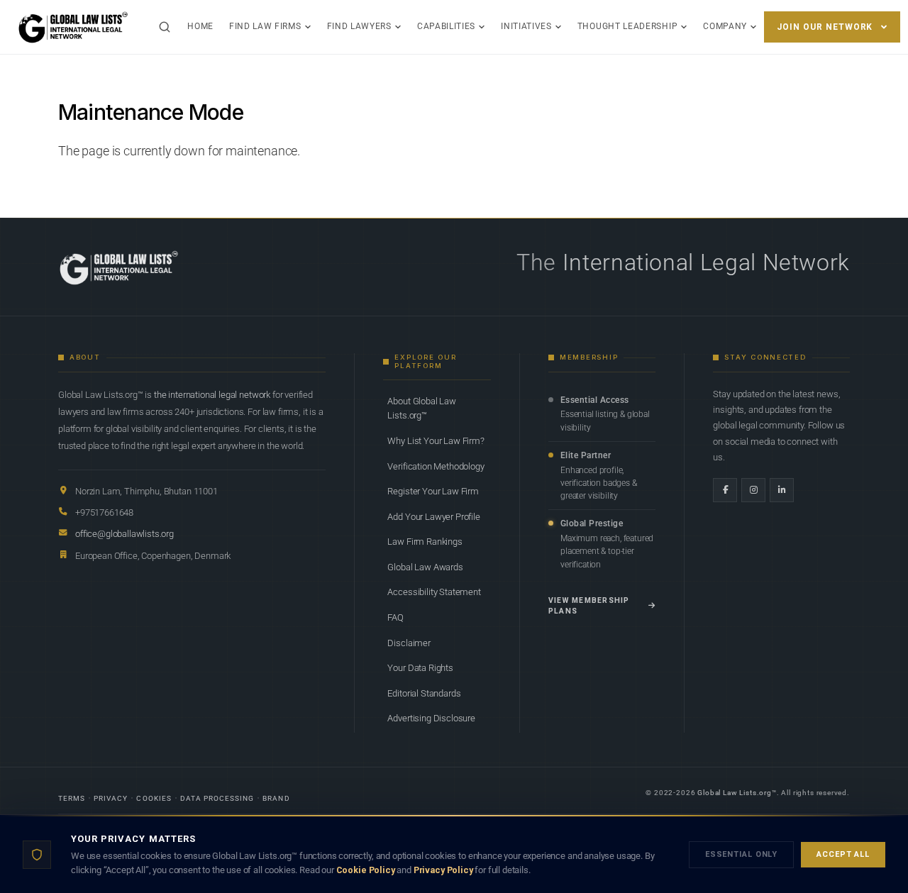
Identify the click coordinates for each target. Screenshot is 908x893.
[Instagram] (753, 490)
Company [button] (725, 26)
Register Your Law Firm (432, 491)
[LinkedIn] (782, 490)
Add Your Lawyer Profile (433, 516)
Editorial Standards (423, 693)
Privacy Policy (443, 870)
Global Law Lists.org (734, 792)
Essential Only (741, 854)
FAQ (395, 617)
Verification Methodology (435, 466)
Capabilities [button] (446, 26)
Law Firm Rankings (424, 541)
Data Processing (217, 798)
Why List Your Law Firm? (435, 441)
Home (200, 26)
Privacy (111, 798)
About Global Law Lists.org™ (421, 408)
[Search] (164, 27)
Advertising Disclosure (431, 718)
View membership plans (589, 606)
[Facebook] (725, 490)
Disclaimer (408, 643)
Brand (275, 798)
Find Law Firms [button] (265, 26)
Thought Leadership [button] (627, 26)
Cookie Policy (365, 870)
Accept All (843, 854)
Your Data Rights (420, 667)
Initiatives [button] (526, 26)
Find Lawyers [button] (359, 26)
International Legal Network (706, 262)
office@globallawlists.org (124, 533)
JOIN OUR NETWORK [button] (825, 27)
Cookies (153, 798)
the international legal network (212, 394)
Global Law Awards (425, 567)
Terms (71, 798)
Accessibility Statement (433, 592)
